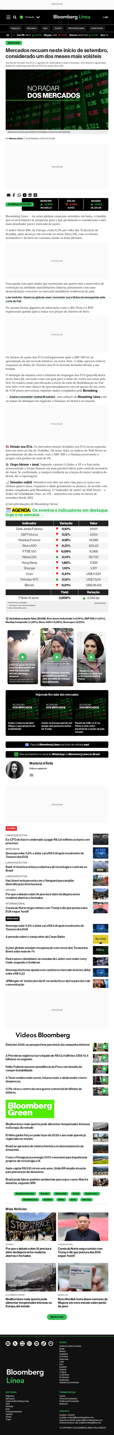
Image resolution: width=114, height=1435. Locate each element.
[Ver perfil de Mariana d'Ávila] (17, 770)
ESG (8, 1409)
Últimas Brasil (61, 1194)
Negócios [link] (15, 28)
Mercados (14, 43)
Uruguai (62, 1372)
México (62, 1351)
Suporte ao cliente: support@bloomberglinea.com (81, 1420)
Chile (61, 1361)
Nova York (87, 1200)
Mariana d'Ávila (16, 138)
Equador (63, 1367)
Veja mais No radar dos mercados (56, 694)
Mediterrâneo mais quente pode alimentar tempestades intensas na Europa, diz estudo (29, 1302)
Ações (73, 1200)
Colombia (63, 1356)
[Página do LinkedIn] (36, 1343)
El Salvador (64, 1377)
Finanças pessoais (14, 1411)
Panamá (62, 1369)
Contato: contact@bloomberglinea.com (76, 1417)
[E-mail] (31, 775)
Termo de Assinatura (68, 1398)
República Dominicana (69, 1382)
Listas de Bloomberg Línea (17, 1401)
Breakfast (48, 1200)
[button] (8, 195)
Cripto (8, 1419)
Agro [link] (45, 28)
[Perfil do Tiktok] (43, 1343)
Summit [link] (58, 28)
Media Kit (63, 1404)
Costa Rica (64, 1375)
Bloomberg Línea (30, 1200)
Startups (9, 1406)
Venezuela (63, 1359)
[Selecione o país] (38, 17)
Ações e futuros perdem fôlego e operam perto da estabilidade (21, 726)
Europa (76, 1194)
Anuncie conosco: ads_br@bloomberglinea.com (80, 1422)
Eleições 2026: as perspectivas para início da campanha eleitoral (47, 1044)
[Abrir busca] (15, 17)
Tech (8, 1404)
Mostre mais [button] (57, 1316)
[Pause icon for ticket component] (8, 35)
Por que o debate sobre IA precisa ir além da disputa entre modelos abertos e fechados (43, 896)
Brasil (61, 1349)
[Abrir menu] (8, 17)
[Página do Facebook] (8, 1343)
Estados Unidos (92, 1194)
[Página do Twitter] (15, 1343)
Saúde (8, 1417)
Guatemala (64, 1380)
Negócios (10, 1396)
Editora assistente (38, 768)
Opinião (9, 1414)
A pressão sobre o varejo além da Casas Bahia (35, 937)
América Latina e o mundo (70, 1346)
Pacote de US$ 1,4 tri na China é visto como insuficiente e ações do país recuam (90, 727)
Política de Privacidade (69, 1401)
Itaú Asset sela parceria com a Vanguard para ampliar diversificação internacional (40, 882)
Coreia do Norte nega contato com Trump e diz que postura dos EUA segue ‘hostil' (80, 1252)
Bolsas (61, 1200)
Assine (62, 1396)
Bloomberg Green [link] (76, 28)
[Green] (57, 1109)
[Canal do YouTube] (22, 1343)
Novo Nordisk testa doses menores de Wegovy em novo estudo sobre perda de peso (83, 1302)
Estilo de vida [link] (97, 28)
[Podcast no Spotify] (50, 1343)
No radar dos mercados (25, 1194)
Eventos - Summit (67, 1415)
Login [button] (105, 17)
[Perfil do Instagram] (29, 1343)
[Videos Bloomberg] (57, 1035)
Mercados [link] (31, 28)
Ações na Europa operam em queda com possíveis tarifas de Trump (56, 726)
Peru (61, 1364)
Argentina (63, 1354)
